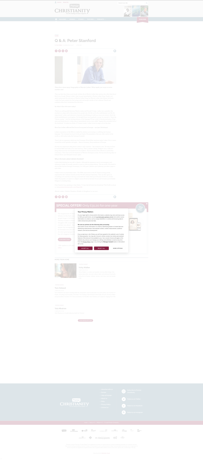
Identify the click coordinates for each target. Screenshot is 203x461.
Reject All (101, 248)
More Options (118, 248)
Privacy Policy (86, 242)
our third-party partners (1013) (104, 217)
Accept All (85, 248)
